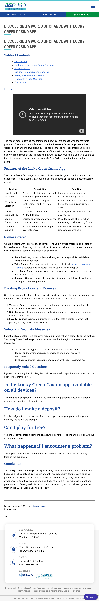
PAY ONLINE (49, 14)
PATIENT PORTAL (16, 14)
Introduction (20, 61)
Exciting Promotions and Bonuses (31, 72)
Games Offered (22, 68)
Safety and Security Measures (30, 75)
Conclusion (20, 82)
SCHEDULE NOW (83, 14)
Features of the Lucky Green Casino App (35, 65)
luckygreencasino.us (39, 506)
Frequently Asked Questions (29, 79)
